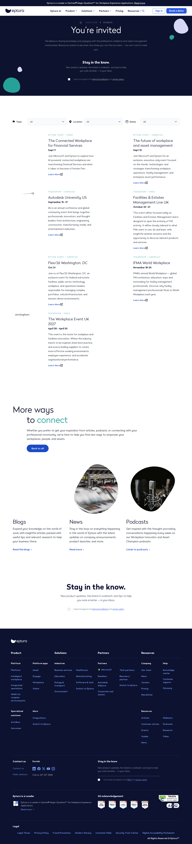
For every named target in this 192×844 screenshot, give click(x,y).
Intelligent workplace (16, 678)
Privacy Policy (41, 832)
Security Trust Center (127, 832)
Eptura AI (55, 10)
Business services (63, 670)
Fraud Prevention (62, 832)
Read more (139, 3)
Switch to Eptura (41, 724)
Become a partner (125, 678)
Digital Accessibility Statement (158, 832)
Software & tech (85, 682)
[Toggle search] (143, 11)
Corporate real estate (105, 693)
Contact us (18, 768)
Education (59, 676)
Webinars (167, 717)
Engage (36, 676)
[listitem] (34, 768)
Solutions (86, 10)
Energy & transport (59, 684)
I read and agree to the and (98, 79)
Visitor (36, 688)
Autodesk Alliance (103, 684)
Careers (145, 682)
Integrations (39, 717)
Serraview (16, 728)
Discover (92, 22)
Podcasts (168, 724)
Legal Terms (23, 832)
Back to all (38, 448)
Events (108, 22)
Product (70, 10)
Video (166, 736)
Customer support (168, 681)
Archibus (15, 722)
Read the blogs (21, 549)
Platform (15, 670)
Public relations (20, 774)
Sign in (159, 10)
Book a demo (176, 10)
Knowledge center (168, 672)
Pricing (119, 10)
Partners (104, 10)
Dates (133, 121)
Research (167, 730)
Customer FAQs (103, 832)
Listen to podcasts (137, 549)
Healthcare (82, 670)
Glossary (167, 688)
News (144, 676)
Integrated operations (16, 687)
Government (61, 691)
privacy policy (118, 79)
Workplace (38, 682)
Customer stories (150, 724)
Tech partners (127, 670)
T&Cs (129, 779)
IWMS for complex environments (18, 697)
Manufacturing (84, 676)
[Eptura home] (14, 11)
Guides (144, 736)
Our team (146, 670)
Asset (36, 670)
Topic (19, 121)
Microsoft (106, 669)
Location (77, 121)
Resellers (102, 676)
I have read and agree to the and (125, 779)
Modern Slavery (83, 832)
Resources (133, 10)
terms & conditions (100, 79)
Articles (145, 717)
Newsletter (147, 694)
